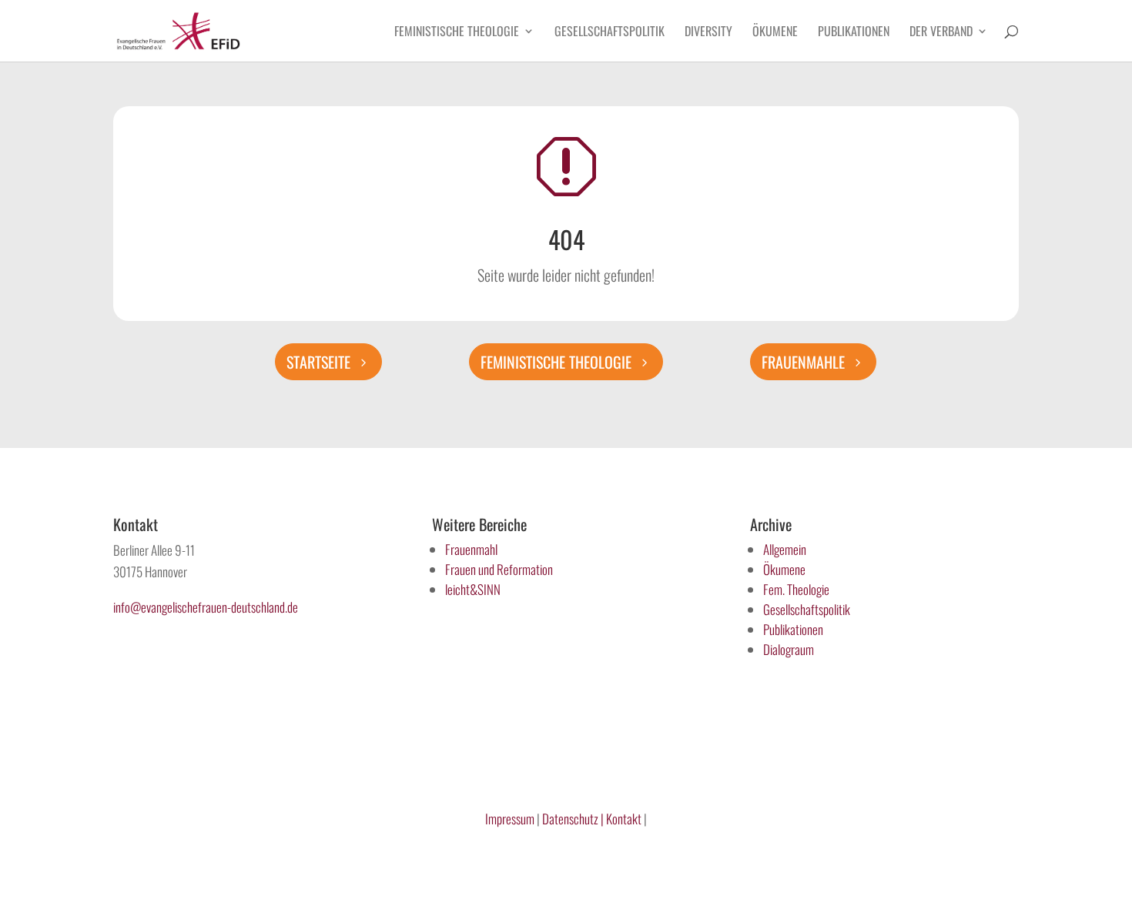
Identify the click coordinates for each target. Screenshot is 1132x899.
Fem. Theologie (796, 589)
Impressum (509, 818)
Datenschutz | (573, 818)
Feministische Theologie (456, 32)
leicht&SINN (473, 589)
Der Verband (941, 32)
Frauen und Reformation (499, 569)
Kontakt (625, 818)
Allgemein (784, 549)
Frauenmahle (803, 361)
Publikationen (853, 32)
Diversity (708, 32)
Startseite (318, 361)
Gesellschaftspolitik (609, 32)
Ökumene (775, 32)
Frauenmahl (471, 549)
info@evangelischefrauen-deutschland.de (205, 607)
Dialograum (788, 649)
